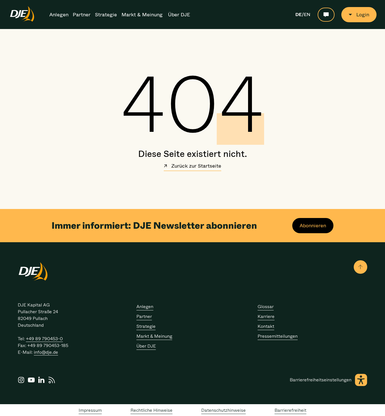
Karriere (266, 316)
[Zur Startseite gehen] (22, 21)
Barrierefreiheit (290, 410)
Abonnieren (313, 225)
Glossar (266, 306)
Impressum (90, 410)
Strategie (106, 14)
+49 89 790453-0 (44, 338)
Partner (81, 14)
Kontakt (266, 326)
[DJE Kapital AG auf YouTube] (31, 380)
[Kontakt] (326, 15)
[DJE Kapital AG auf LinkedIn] (41, 380)
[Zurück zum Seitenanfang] (360, 267)
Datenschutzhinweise (223, 410)
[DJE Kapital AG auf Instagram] (21, 380)
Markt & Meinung (142, 14)
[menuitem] (59, 14)
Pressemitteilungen (278, 336)
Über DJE (179, 14)
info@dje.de (46, 352)
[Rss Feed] (51, 380)
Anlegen (58, 14)
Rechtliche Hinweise (151, 410)
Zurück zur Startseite (195, 166)
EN (307, 14)
